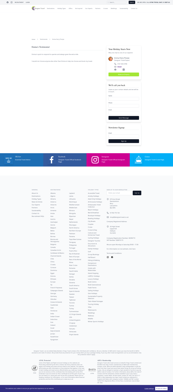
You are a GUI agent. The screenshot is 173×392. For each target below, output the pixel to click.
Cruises (105, 8)
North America (74, 228)
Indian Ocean (55, 316)
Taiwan (71, 297)
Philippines (73, 245)
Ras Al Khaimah (74, 254)
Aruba (52, 213)
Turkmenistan (74, 311)
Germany (53, 296)
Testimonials (43, 39)
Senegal (72, 274)
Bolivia (52, 234)
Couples (90, 224)
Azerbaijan (54, 222)
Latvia (71, 196)
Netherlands (73, 222)
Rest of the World (75, 260)
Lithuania (72, 199)
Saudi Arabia (73, 271)
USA (70, 317)
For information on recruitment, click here (121, 249)
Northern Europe (75, 231)
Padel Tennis (92, 288)
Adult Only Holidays (94, 199)
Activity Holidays (93, 196)
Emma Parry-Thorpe (58, 39)
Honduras (53, 311)
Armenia (53, 210)
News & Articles (37, 202)
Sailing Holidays (93, 291)
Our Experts (88, 8)
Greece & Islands (56, 302)
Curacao (53, 267)
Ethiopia (53, 279)
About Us (35, 193)
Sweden (72, 294)
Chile (52, 259)
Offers (70, 8)
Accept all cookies (161, 388)
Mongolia (72, 213)
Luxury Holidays (93, 279)
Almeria (53, 199)
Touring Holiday (93, 304)
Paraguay (72, 242)
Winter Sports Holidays (96, 322)
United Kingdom (74, 320)
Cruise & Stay (92, 230)
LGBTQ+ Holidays (94, 276)
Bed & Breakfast (93, 213)
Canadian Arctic (55, 250)
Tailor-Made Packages (95, 301)
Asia (51, 216)
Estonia (53, 276)
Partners (97, 8)
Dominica (53, 270)
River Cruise (73, 265)
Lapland (72, 193)
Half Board (91, 257)
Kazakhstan (54, 337)
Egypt (52, 273)
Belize (52, 231)
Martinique (73, 202)
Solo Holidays (92, 293)
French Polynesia (56, 288)
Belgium (53, 228)
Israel (52, 328)
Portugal (72, 248)
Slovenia (72, 283)
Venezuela (72, 332)
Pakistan (72, 234)
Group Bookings (93, 254)
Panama (72, 236)
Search (132, 2)
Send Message (124, 118)
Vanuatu (72, 329)
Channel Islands (55, 256)
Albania (53, 193)
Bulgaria (53, 244)
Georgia (53, 293)
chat (160, 2)
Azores (52, 225)
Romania (72, 268)
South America (74, 285)
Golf (89, 252)
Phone (110, 103)
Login (28, 2)
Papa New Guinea (75, 239)
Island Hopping (93, 273)
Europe (52, 282)
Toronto (72, 303)
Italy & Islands (55, 331)
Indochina (53, 319)
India (52, 314)
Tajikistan (72, 300)
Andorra (53, 202)
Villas (89, 307)
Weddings (114, 8)
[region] (86, 388)
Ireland (52, 325)
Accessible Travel (93, 193)
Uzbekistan (73, 326)
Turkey (71, 309)
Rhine (71, 262)
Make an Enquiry (123, 74)
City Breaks (92, 221)
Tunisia (71, 306)
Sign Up (123, 141)
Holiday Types (61, 8)
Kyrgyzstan (54, 340)
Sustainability (124, 8)
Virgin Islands (73, 334)
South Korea (73, 288)
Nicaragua (72, 225)
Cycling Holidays (93, 238)
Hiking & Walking (94, 260)
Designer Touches (94, 241)
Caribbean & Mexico (57, 253)
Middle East (73, 208)
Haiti (52, 308)
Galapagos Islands (56, 291)
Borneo (53, 236)
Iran (51, 322)
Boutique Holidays (94, 216)
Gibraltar (53, 299)
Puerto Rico (73, 251)
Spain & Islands (74, 291)
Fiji (51, 285)
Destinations (51, 8)
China (52, 262)
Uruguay (72, 323)
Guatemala (54, 305)
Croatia (52, 265)
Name (110, 96)
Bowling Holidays (94, 218)
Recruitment (19, 2)
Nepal (71, 219)
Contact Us (134, 8)
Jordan (52, 334)
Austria (52, 219)
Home (33, 39)
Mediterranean (74, 205)
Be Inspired (78, 8)
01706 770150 (154, 2)
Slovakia (72, 280)
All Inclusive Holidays (95, 202)
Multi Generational (94, 285)
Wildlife (90, 319)
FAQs (42, 216)
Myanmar (72, 216)
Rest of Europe (74, 257)
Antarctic (53, 205)
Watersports (92, 310)
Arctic (52, 208)
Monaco (72, 210)
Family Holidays (93, 249)
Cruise (90, 227)
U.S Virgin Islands (75, 314)
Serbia (71, 277)
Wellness (91, 316)
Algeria (52, 196)
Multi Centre (92, 282)
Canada (53, 247)
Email (119, 67)
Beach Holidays (93, 210)
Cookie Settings (149, 388)
